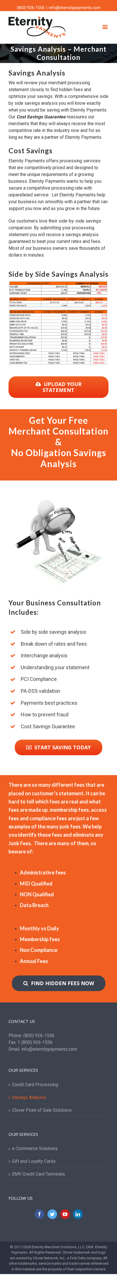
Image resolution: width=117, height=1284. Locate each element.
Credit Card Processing (35, 1084)
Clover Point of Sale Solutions (42, 1110)
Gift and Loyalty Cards (34, 1161)
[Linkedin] (78, 1214)
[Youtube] (65, 1214)
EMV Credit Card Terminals (38, 1174)
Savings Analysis (29, 1097)
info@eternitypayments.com (75, 7)
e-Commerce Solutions (35, 1148)
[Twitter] (52, 1214)
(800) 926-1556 (31, 7)
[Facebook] (39, 1214)
